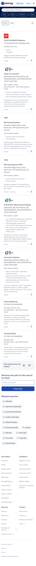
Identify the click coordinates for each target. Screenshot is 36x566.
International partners (5, 529)
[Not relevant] (29, 365)
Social (21, 524)
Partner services (6, 534)
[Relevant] (24, 365)
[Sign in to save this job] (31, 60)
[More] (27, 60)
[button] (32, 23)
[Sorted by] (32, 23)
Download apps (6, 502)
